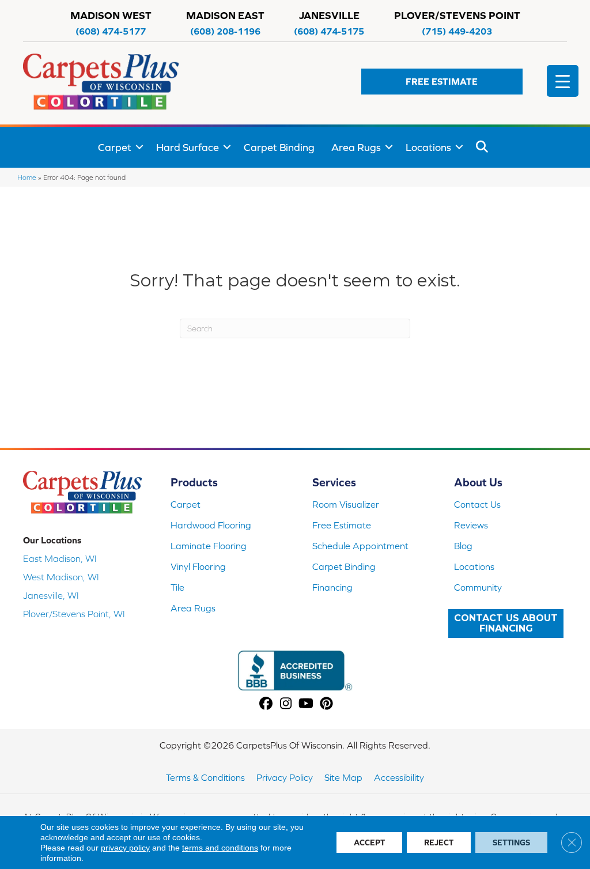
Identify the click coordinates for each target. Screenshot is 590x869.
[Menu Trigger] (562, 81)
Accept (369, 842)
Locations (428, 147)
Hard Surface (187, 147)
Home (26, 177)
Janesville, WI (51, 595)
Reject (438, 842)
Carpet (114, 147)
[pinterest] (326, 704)
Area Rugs (356, 147)
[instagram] (286, 704)
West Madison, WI (61, 577)
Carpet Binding (279, 147)
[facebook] (266, 704)
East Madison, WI (60, 558)
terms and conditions (220, 847)
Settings (511, 842)
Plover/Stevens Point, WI (74, 614)
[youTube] (306, 704)
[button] (442, 82)
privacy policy (125, 847)
